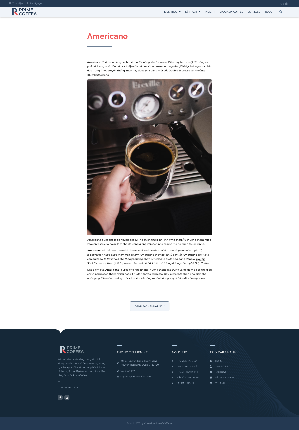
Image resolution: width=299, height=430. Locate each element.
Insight (210, 11)
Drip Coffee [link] (202, 263)
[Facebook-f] (60, 397)
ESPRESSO (254, 11)
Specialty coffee (231, 11)
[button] (280, 11)
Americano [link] (94, 62)
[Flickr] (66, 397)
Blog (268, 11)
